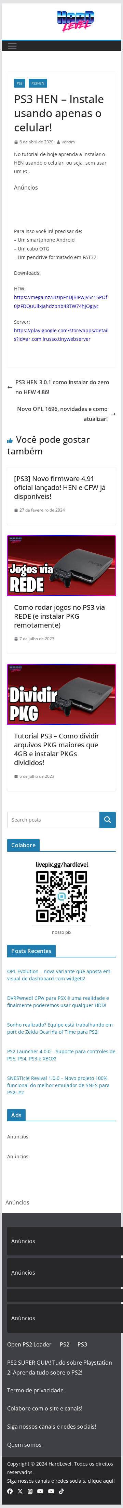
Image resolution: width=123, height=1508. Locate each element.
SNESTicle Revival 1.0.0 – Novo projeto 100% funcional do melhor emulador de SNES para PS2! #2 (58, 1085)
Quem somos (24, 1444)
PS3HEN (37, 83)
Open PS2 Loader (29, 1344)
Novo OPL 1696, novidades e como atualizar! (62, 414)
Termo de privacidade (35, 1390)
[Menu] (12, 46)
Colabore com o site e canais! (44, 1408)
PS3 (20, 83)
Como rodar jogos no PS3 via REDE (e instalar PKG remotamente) (59, 616)
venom (68, 142)
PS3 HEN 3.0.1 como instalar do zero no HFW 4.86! (62, 387)
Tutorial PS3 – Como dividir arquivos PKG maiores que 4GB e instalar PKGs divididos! (56, 749)
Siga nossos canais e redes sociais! (51, 1426)
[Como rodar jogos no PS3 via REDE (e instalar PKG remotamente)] (61, 540)
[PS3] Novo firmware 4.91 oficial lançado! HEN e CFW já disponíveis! (60, 487)
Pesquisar (107, 820)
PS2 (64, 1344)
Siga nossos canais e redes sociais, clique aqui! (61, 1481)
